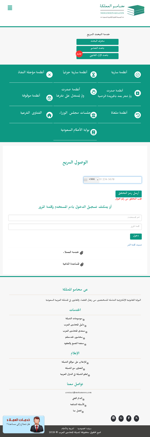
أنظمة (119, 73)
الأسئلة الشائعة (77, 405)
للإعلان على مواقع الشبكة (74, 362)
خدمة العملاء (71, 253)
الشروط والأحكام (67, 429)
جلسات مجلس (75, 113)
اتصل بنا (77, 411)
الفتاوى (31, 113)
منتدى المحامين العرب (74, 331)
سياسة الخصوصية (84, 429)
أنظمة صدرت (70, 93)
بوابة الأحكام (75, 130)
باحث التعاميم (97, 48)
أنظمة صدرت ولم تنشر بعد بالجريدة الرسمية (115, 94)
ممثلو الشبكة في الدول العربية (74, 374)
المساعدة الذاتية (71, 264)
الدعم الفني (77, 398)
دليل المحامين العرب (74, 325)
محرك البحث (97, 41)
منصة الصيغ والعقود (74, 343)
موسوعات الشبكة (73, 319)
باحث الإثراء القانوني (98, 55)
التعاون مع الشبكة (74, 368)
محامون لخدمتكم (74, 337)
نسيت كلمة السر (135, 245)
